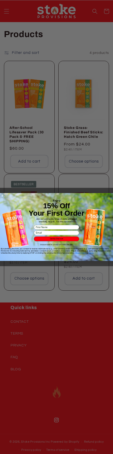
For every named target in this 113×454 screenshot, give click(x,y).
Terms (91, 253)
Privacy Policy (80, 253)
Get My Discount (56, 239)
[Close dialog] (2, 196)
